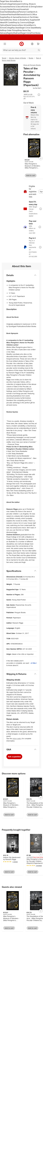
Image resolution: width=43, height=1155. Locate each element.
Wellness (20, 14)
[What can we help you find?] (21, 50)
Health (14, 14)
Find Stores (35, 33)
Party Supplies (31, 20)
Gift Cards (8, 22)
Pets (9, 14)
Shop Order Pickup (10, 30)
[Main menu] (4, 43)
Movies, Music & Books (15, 20)
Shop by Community (21, 22)
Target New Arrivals (8, 1)
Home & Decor (16, 6)
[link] (32, 88)
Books (31, 58)
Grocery (16, 9)
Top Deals (16, 28)
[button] (32, 88)
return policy (17, 738)
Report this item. (34, 663)
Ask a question (14, 756)
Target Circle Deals (27, 28)
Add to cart (30, 175)
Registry (10, 33)
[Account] (32, 43)
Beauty (16, 12)
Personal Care (24, 12)
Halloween (16, 4)
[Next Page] (41, 158)
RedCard (17, 33)
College (9, 4)
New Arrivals (24, 25)
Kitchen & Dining (29, 6)
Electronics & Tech (26, 17)
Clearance (15, 25)
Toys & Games (13, 17)
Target (4, 58)
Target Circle (26, 33)
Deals (8, 25)
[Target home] (21, 44)
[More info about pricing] (39, 94)
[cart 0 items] (38, 43)
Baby (10, 12)
